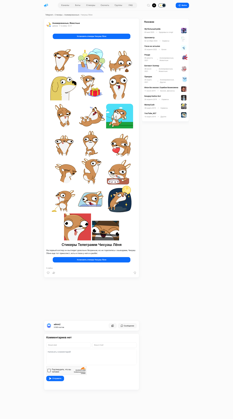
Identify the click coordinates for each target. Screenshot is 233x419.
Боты (77, 5)
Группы (118, 5)
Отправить (56, 378)
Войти (184, 5)
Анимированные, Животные (66, 23)
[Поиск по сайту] (148, 5)
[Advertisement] (91, 299)
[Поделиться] (53, 272)
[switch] (153, 5)
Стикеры (90, 5)
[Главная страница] (46, 5)
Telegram (49, 15)
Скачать (105, 5)
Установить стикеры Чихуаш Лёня (91, 36)
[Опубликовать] (154, 5)
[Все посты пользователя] (113, 325)
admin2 (57, 324)
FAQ (131, 5)
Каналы (65, 5)
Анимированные (71, 15)
